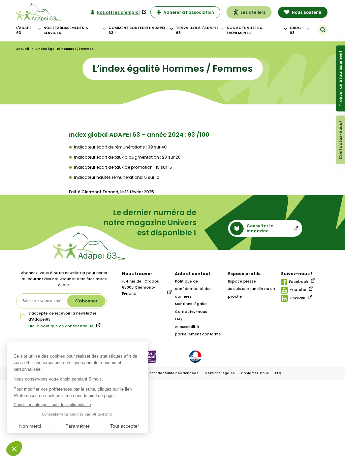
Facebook (298, 281)
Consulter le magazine (260, 228)
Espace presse (242, 281)
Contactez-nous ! (340, 140)
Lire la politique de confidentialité (61, 326)
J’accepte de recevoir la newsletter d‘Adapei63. (62, 316)
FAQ (178, 319)
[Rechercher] (322, 29)
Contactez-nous (191, 311)
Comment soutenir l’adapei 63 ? (136, 30)
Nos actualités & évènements (245, 30)
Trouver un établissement (340, 78)
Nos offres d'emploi (118, 12)
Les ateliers (253, 12)
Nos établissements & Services (65, 30)
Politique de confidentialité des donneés (193, 289)
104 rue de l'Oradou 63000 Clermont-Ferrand (140, 287)
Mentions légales (191, 303)
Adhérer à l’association (188, 12)
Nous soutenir (306, 12)
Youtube (298, 289)
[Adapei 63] (38, 12)
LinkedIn (297, 298)
